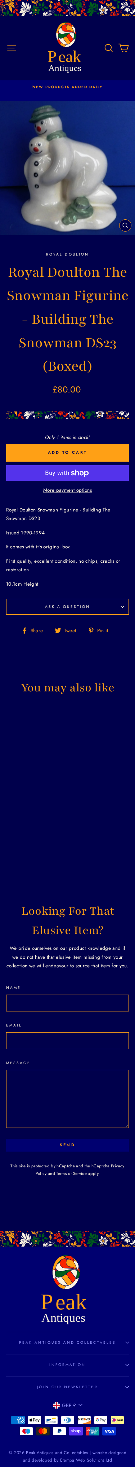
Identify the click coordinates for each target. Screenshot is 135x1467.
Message (18, 1063)
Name (13, 987)
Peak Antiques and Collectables (67, 1342)
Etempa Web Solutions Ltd (86, 1460)
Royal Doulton (67, 254)
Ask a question (67, 606)
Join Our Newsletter (67, 1387)
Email (14, 1025)
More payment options (67, 490)
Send (67, 1145)
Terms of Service (71, 1173)
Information (67, 1364)
